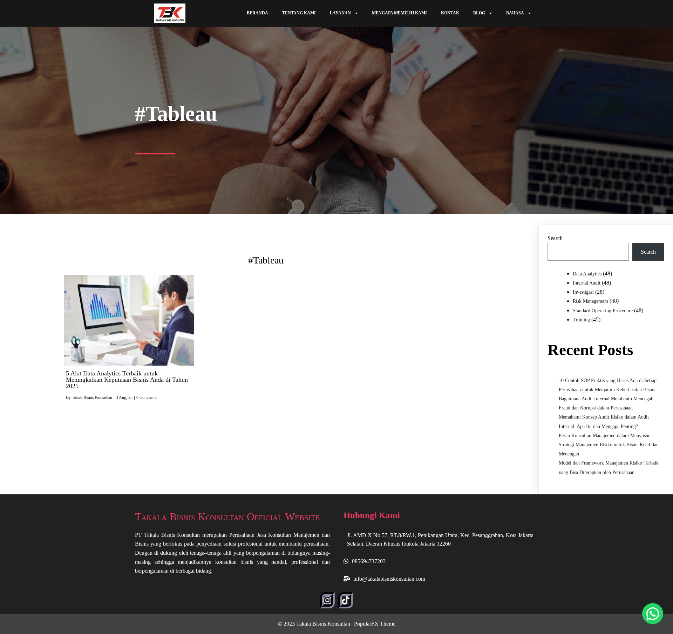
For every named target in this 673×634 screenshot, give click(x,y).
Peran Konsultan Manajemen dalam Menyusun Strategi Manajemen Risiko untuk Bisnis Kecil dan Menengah (609, 444)
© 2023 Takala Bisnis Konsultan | (316, 624)
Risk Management (590, 301)
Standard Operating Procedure (603, 310)
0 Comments (146, 397)
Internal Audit (586, 283)
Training (581, 319)
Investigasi (583, 292)
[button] (652, 613)
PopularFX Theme (374, 624)
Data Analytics (587, 273)
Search (555, 238)
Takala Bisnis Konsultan (92, 397)
